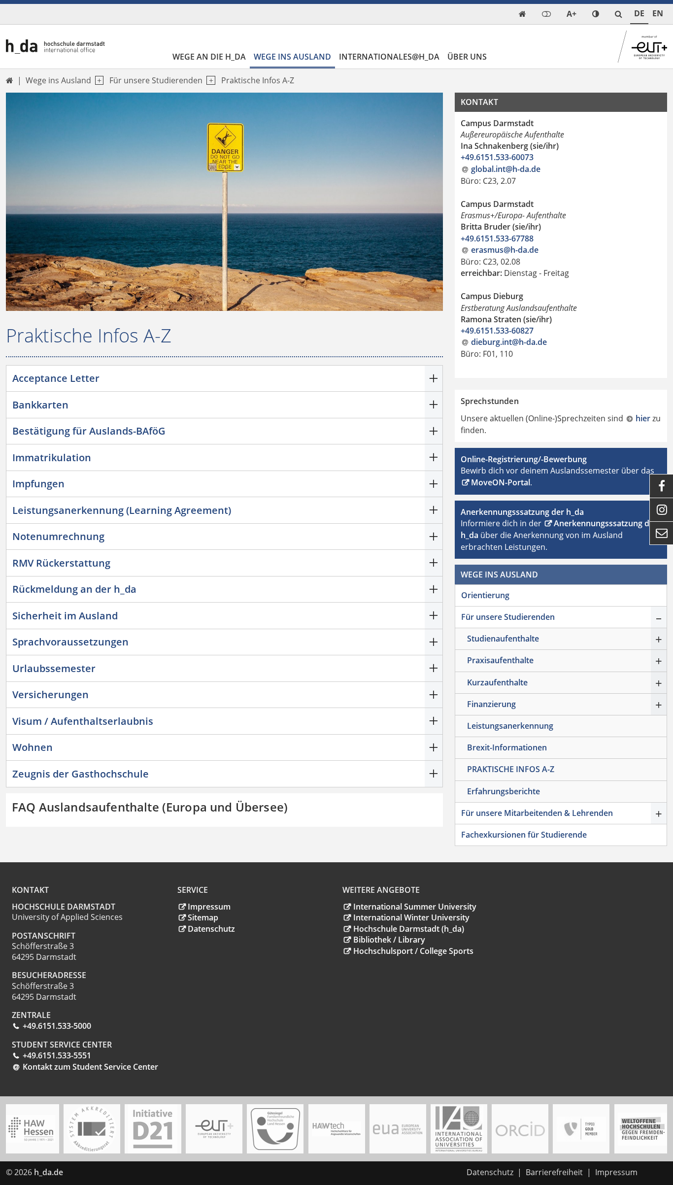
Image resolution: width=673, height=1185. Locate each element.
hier (644, 418)
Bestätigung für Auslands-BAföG (89, 431)
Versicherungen (50, 694)
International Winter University (411, 917)
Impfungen (38, 483)
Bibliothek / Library (389, 939)
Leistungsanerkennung (510, 725)
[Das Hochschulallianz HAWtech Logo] (336, 1128)
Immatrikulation (51, 457)
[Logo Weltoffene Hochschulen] (642, 1129)
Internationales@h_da (389, 56)
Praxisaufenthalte (500, 660)
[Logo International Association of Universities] (458, 1129)
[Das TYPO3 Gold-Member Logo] (581, 1129)
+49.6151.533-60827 (497, 330)
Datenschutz (211, 928)
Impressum (209, 906)
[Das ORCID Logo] (520, 1128)
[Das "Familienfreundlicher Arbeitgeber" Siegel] (275, 1129)
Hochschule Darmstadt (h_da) (408, 928)
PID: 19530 (88, 1172)
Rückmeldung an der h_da (74, 589)
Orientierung (485, 595)
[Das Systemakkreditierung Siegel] (91, 1128)
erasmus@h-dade (504, 249)
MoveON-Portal (500, 482)
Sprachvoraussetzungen (70, 641)
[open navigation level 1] (97, 80)
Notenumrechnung (58, 536)
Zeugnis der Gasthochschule (80, 773)
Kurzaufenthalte (497, 682)
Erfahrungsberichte (503, 791)
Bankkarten (40, 404)
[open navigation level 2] (208, 80)
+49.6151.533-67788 (497, 238)
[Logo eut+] (214, 1129)
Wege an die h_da (209, 56)
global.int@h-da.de (505, 169)
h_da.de (48, 1172)
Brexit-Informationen (507, 747)
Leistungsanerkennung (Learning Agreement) (121, 510)
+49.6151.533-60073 (497, 157)
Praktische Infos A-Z (257, 80)
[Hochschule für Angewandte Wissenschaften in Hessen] (30, 1129)
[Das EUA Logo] (397, 1129)
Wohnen (32, 747)
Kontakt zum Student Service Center (90, 1066)
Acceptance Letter (56, 378)
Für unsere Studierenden (155, 80)
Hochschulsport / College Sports (413, 951)
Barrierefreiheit (554, 1172)
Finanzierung (491, 704)
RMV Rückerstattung (61, 563)
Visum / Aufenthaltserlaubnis (82, 721)
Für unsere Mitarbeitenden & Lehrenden (537, 813)
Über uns (467, 56)
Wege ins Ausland (292, 56)
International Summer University (414, 906)
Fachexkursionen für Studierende (524, 834)
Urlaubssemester (54, 668)
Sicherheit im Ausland (65, 615)
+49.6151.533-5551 (57, 1055)
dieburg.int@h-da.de (509, 342)
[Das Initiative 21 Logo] (152, 1128)
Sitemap (203, 917)
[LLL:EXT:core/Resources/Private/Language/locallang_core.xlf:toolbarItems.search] (618, 14)
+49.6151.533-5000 (57, 1025)
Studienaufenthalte (503, 638)
